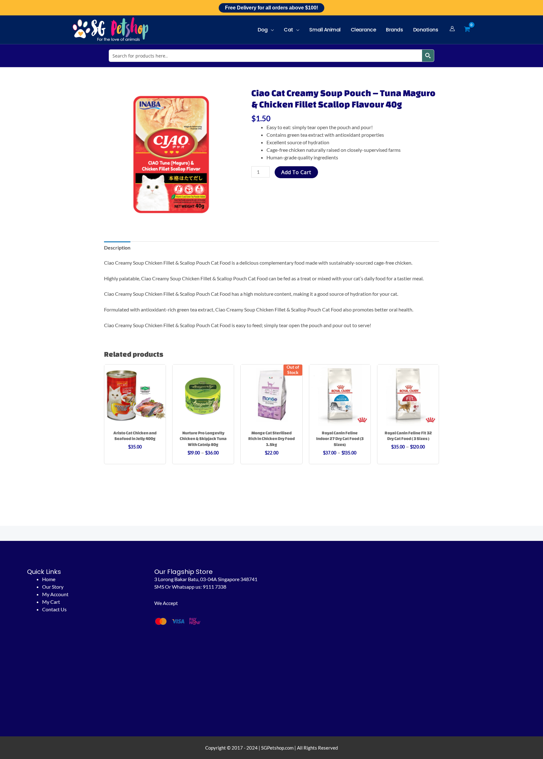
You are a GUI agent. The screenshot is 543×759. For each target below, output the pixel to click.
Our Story (52, 587)
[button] (271, 29)
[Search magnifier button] (428, 56)
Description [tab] (117, 247)
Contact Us (54, 609)
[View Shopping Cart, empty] (467, 29)
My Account (55, 594)
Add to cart (296, 172)
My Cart (51, 602)
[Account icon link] (452, 28)
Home (48, 579)
